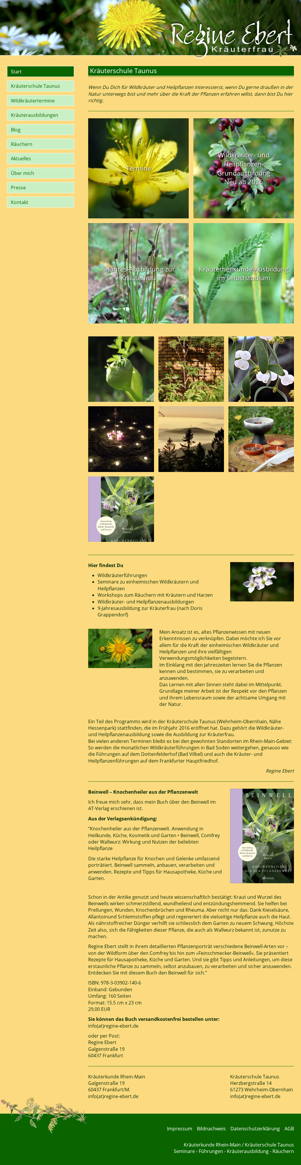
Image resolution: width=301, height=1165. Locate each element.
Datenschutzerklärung (255, 1128)
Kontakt (19, 202)
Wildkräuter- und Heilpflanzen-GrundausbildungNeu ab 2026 (243, 168)
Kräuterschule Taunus (35, 86)
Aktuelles (21, 158)
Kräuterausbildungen (34, 115)
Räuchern (21, 144)
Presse (18, 187)
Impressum (179, 1128)
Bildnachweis (211, 1128)
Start (16, 71)
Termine (138, 168)
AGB (289, 1128)
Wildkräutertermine (33, 100)
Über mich (22, 173)
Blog (16, 130)
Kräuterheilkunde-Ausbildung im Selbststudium (244, 273)
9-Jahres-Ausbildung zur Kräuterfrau (138, 273)
